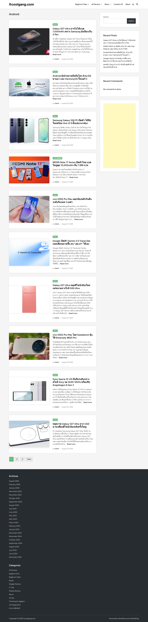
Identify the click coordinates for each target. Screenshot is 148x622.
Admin (57, 59)
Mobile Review (14, 591)
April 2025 (13, 519)
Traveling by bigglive (17, 601)
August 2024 (14, 547)
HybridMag (134, 618)
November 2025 (15, 495)
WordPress (123, 618)
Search (106, 17)
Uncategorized (14, 605)
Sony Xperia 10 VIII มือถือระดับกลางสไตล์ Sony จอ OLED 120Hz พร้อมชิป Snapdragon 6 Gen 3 (71, 382)
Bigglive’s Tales (81, 4)
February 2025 (14, 526)
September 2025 (15, 502)
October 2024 (14, 540)
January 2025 (14, 529)
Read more (57, 54)
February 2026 (14, 484)
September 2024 (15, 543)
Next (29, 459)
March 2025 (13, 522)
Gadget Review (15, 584)
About (127, 4)
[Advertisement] (119, 135)
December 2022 (15, 557)
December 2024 (15, 533)
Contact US (118, 4)
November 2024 (15, 536)
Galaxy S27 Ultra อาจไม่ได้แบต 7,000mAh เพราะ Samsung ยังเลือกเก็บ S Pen (72, 31)
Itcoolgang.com (21, 4)
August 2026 (14, 481)
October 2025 (14, 498)
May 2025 (13, 516)
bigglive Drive (14, 574)
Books (11, 581)
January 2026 (14, 488)
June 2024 (13, 554)
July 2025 (13, 509)
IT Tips (11, 587)
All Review (96, 4)
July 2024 (13, 550)
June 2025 (13, 512)
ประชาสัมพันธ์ (57, 158)
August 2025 (14, 505)
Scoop (11, 598)
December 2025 (15, 491)
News (107, 4)
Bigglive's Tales (15, 577)
